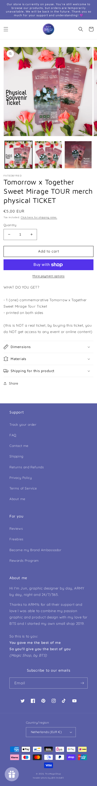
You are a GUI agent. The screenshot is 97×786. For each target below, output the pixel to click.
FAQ (12, 435)
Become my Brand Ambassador (35, 550)
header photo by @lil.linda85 (48, 778)
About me (17, 499)
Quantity (10, 225)
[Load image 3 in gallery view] (78, 154)
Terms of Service (23, 488)
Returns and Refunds (26, 467)
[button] (6, 29)
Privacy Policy (20, 478)
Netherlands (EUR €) (46, 732)
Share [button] (13, 383)
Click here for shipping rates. (39, 217)
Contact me (18, 446)
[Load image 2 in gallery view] (48, 154)
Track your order (22, 424)
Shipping (16, 456)
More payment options (48, 276)
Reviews (16, 528)
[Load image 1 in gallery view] (18, 154)
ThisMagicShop (53, 774)
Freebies (16, 539)
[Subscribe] (82, 683)
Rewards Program (24, 560)
